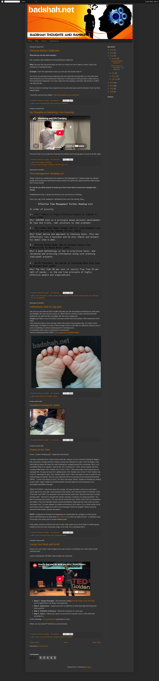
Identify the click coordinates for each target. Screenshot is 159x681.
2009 (112, 91)
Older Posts (97, 642)
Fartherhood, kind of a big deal (45, 306)
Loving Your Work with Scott (44, 544)
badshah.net (54, 41)
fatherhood (42, 396)
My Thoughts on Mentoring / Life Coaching (52, 112)
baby (37, 396)
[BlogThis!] (66, 101)
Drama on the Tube (40, 449)
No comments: (55, 100)
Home (30, 41)
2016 (112, 50)
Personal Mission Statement (44, 50)
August (114, 58)
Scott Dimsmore (47, 637)
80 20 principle (73, 295)
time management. (39, 298)
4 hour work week (41, 295)
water (64, 535)
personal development (42, 103)
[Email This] (64, 101)
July (113, 73)
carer (37, 637)
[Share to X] (68, 101)
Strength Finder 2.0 (59, 637)
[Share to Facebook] (70, 101)
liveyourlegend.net (49, 619)
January (115, 79)
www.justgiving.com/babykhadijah (67, 332)
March (114, 76)
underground (58, 535)
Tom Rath (69, 637)
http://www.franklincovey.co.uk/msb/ (66, 95)
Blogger (88, 667)
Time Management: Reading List (46, 173)
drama (37, 535)
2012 (112, 83)
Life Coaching (40, 162)
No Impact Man (62, 517)
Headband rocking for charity (45, 405)
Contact (44, 41)
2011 (112, 86)
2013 (112, 56)
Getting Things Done (85, 295)
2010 (112, 88)
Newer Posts (34, 642)
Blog (36, 41)
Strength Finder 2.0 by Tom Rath (83, 601)
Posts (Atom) (43, 646)
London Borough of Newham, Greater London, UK (52, 164)
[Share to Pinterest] (72, 101)
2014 (112, 53)
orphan (55, 396)
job (40, 637)
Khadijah (49, 396)
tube (52, 535)
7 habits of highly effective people (57, 295)
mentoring (48, 162)
